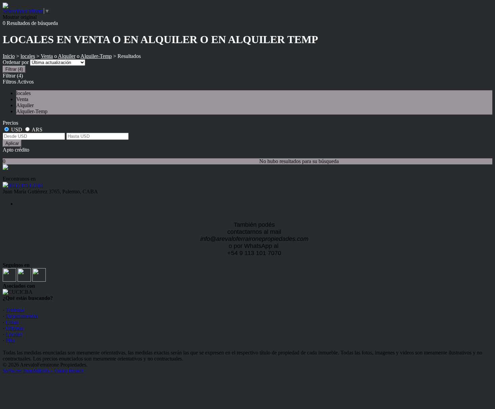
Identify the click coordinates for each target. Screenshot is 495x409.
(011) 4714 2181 (25, 185)
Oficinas (15, 328)
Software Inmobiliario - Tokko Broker (43, 371)
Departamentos (22, 316)
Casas (12, 322)
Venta (47, 56)
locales (28, 56)
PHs (10, 340)
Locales (14, 334)
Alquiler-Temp (96, 56)
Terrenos (15, 310)
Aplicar (12, 143)
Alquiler (66, 56)
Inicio (9, 56)
